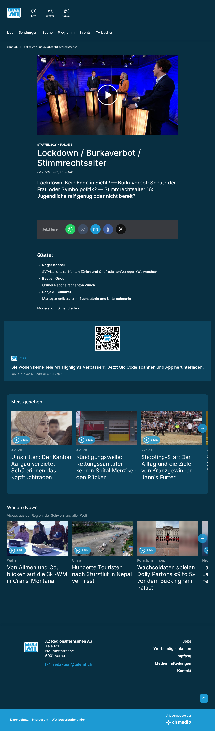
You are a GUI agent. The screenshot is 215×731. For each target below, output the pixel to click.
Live (10, 32)
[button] (83, 229)
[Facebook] (108, 229)
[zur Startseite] (14, 13)
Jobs (186, 641)
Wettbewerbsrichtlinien (69, 719)
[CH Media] (178, 722)
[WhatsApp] (70, 229)
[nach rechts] (202, 428)
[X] (121, 229)
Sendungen (28, 32)
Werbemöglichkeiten (172, 648)
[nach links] (12, 428)
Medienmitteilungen (173, 663)
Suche (47, 32)
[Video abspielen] (107, 95)
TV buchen (104, 32)
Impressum (40, 719)
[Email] (95, 229)
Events (85, 32)
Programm (66, 32)
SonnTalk (12, 46)
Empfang (183, 656)
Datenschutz (19, 719)
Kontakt (184, 670)
